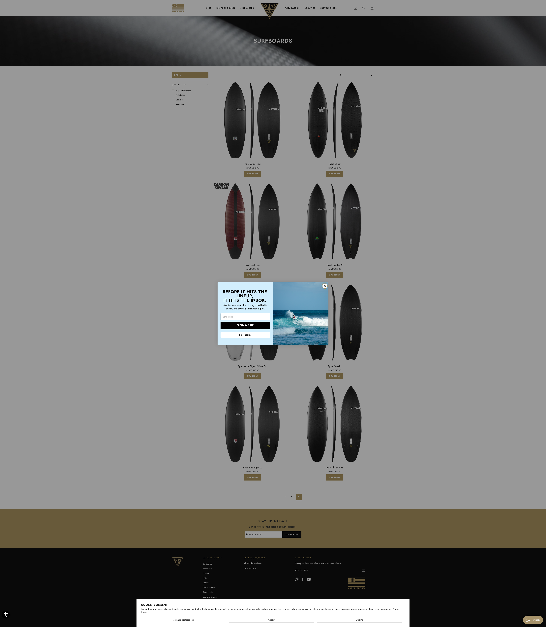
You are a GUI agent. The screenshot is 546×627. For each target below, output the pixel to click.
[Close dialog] (324, 285)
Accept (271, 619)
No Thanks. (245, 334)
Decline (359, 619)
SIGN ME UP (245, 325)
